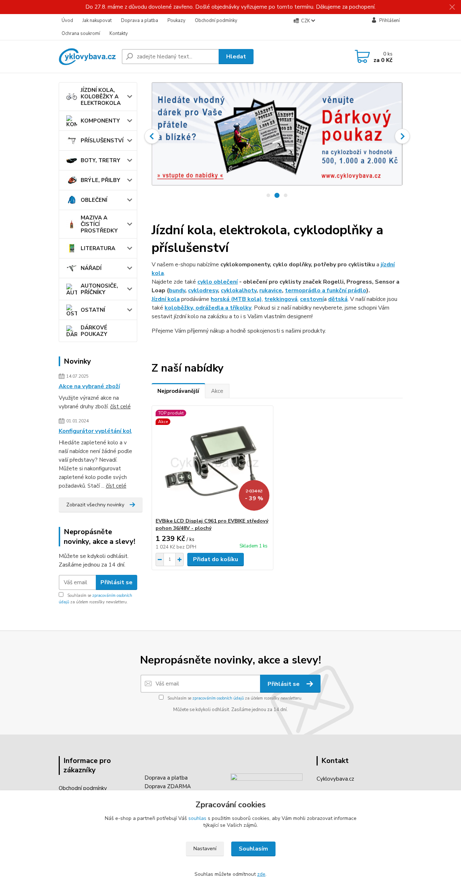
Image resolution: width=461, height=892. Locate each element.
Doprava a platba (139, 20)
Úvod (67, 20)
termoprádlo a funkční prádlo (325, 290)
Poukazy (176, 20)
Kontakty (118, 33)
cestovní (312, 299)
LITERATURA (98, 248)
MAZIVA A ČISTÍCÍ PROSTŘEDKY (99, 224)
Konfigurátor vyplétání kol (95, 431)
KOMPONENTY (100, 120)
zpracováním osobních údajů (218, 698)
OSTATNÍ (93, 310)
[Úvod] (87, 56)
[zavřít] (452, 7)
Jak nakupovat (97, 20)
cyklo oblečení (217, 282)
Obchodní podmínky (216, 20)
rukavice (270, 290)
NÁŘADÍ (91, 268)
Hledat (236, 57)
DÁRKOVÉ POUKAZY (94, 331)
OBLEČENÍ (94, 200)
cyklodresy (203, 290)
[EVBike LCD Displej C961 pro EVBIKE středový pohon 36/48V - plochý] (212, 461)
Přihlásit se (116, 582)
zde (261, 874)
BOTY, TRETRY (100, 160)
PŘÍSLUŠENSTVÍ (102, 140)
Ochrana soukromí (81, 33)
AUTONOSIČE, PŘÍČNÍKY (99, 289)
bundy (177, 290)
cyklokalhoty (238, 290)
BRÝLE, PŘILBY (100, 180)
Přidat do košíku (215, 559)
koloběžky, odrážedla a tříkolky (208, 308)
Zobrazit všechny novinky (95, 504)
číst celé (120, 406)
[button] (152, 136)
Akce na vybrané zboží (89, 386)
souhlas (197, 818)
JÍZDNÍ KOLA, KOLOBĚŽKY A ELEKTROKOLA (101, 96)
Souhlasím (253, 849)
